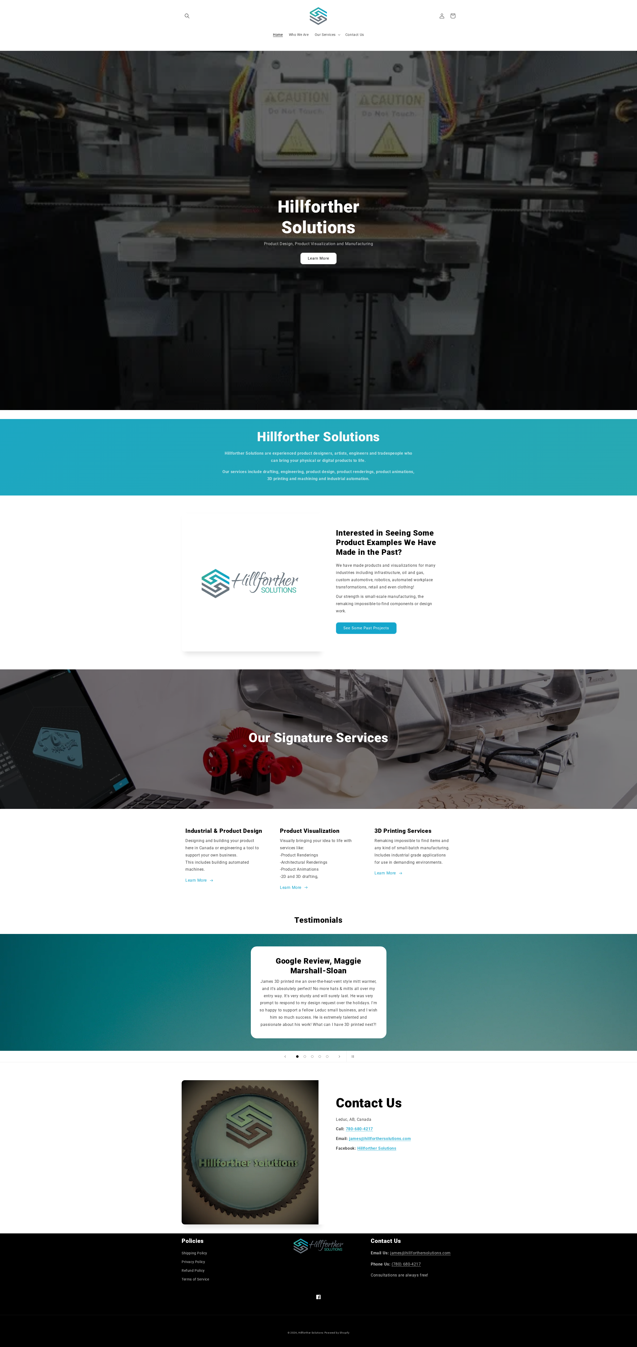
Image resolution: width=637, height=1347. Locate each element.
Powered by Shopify (337, 1332)
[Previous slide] (285, 1056)
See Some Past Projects (366, 628)
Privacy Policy (193, 1262)
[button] (187, 15)
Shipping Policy (194, 1253)
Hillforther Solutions (310, 1332)
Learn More (318, 258)
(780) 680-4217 (406, 1264)
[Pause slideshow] (351, 1056)
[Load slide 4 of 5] (319, 1056)
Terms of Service (195, 1279)
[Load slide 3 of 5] (312, 1056)
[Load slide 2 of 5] (305, 1056)
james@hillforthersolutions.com (420, 1253)
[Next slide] (339, 1056)
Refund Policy (193, 1271)
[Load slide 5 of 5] (327, 1056)
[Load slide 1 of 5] (297, 1056)
